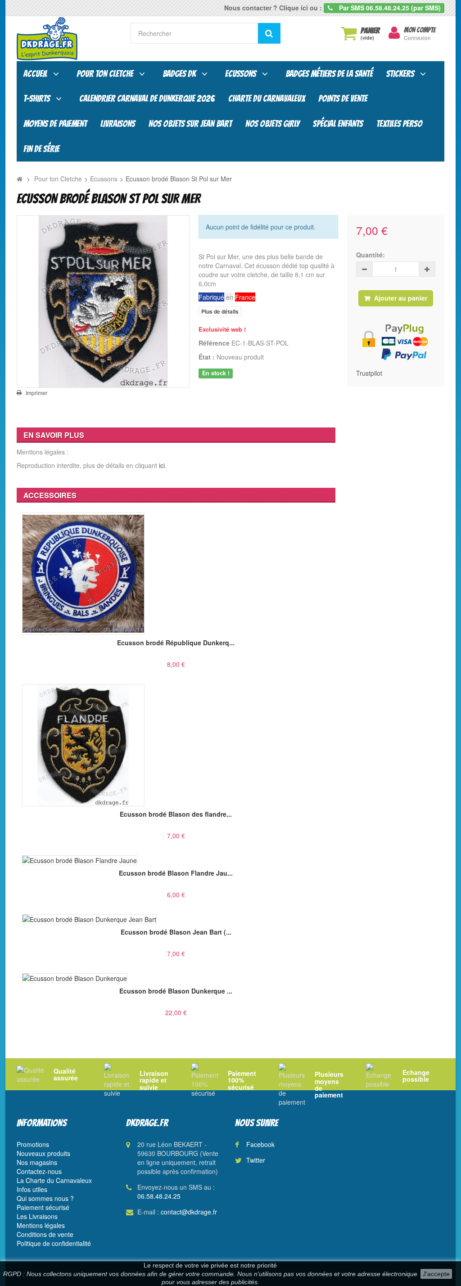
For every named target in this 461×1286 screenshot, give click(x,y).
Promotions (33, 1144)
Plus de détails (220, 311)
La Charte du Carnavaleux (54, 1180)
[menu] (394, 33)
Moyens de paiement (55, 124)
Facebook (260, 1144)
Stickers (400, 74)
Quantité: (370, 254)
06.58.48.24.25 (159, 1196)
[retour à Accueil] (20, 178)
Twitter (255, 1160)
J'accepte (436, 1273)
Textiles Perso (399, 124)
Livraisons (117, 124)
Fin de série (41, 149)
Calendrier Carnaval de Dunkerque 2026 (147, 98)
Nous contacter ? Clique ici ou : (273, 7)
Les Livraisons (37, 1216)
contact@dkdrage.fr (189, 1211)
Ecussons (240, 74)
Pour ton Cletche (105, 74)
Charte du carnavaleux (266, 98)
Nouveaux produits (43, 1153)
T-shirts (36, 98)
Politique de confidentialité (54, 1243)
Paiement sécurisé (43, 1207)
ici (162, 465)
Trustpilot (369, 373)
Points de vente (342, 98)
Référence (214, 342)
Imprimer (36, 393)
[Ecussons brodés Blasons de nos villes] (103, 301)
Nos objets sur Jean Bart (190, 124)
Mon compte (419, 30)
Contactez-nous (39, 1171)
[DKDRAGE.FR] (67, 38)
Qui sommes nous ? (45, 1198)
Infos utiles (32, 1189)
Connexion (417, 37)
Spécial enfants (338, 124)
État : (207, 356)
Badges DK (179, 74)
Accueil (35, 74)
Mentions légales (41, 1225)
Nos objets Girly (272, 124)
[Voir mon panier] (348, 33)
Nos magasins (37, 1162)
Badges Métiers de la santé (329, 74)
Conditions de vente (45, 1234)
